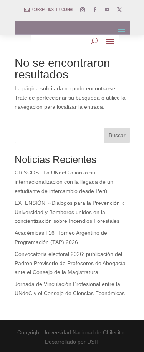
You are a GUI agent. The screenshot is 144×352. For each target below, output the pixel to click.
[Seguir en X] (119, 9)
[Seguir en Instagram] (82, 9)
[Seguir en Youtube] (107, 9)
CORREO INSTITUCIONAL (53, 10)
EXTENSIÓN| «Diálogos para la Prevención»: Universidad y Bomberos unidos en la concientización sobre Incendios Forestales (69, 212)
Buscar (117, 135)
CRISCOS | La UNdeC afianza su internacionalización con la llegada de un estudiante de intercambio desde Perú (64, 181)
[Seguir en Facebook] (94, 9)
